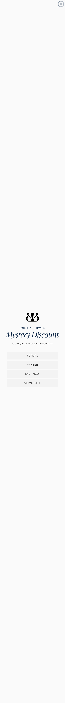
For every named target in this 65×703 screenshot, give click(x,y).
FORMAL (32, 355)
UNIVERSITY (32, 382)
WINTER (32, 364)
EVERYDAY (32, 373)
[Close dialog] (61, 4)
